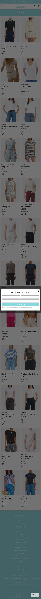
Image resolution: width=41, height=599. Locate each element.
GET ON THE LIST (20, 304)
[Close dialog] (38, 290)
